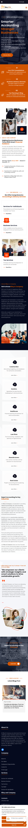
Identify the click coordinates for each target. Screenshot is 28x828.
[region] (14, 816)
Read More (8, 213)
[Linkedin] (2, 749)
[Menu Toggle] (26, 7)
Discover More (7, 55)
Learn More (14, 375)
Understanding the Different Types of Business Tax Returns (14, 705)
